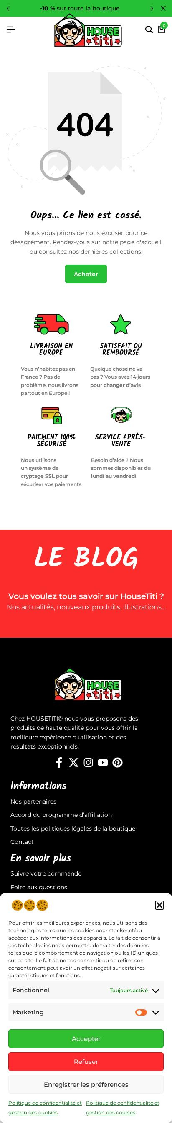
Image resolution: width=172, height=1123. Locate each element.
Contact (22, 842)
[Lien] (59, 762)
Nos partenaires (33, 801)
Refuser (86, 1062)
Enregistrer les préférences (86, 1084)
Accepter (86, 1039)
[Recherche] (149, 30)
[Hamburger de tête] (10, 30)
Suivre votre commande (45, 873)
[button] (159, 905)
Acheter (86, 274)
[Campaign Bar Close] (163, 8)
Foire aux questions (38, 887)
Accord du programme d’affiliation (61, 815)
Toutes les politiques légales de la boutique (72, 828)
